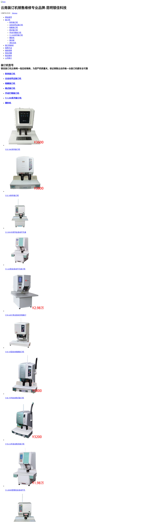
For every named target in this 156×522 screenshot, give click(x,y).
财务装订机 (13, 22)
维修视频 (8, 50)
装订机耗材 (9, 45)
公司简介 (8, 58)
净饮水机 (12, 43)
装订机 (7, 20)
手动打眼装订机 (15, 33)
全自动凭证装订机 (16, 25)
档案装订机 (13, 27)
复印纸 (11, 40)
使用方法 (8, 48)
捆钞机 (11, 38)
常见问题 (8, 53)
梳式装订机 (13, 30)
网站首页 (8, 17)
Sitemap (14, 13)
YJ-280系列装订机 (16, 35)
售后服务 (8, 56)
